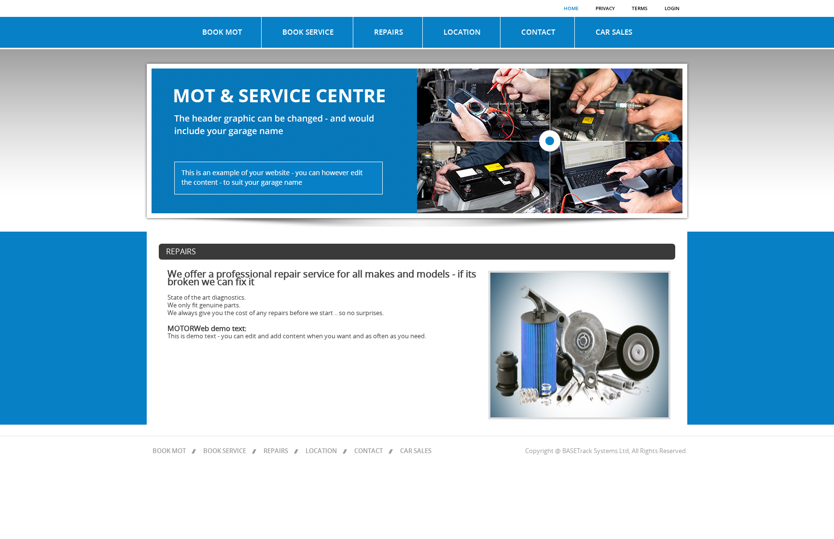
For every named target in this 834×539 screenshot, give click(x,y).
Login (672, 9)
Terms (640, 9)
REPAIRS (388, 32)
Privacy (605, 9)
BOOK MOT (222, 32)
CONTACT (538, 32)
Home (571, 9)
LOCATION (462, 32)
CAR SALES (614, 32)
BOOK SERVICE (308, 32)
